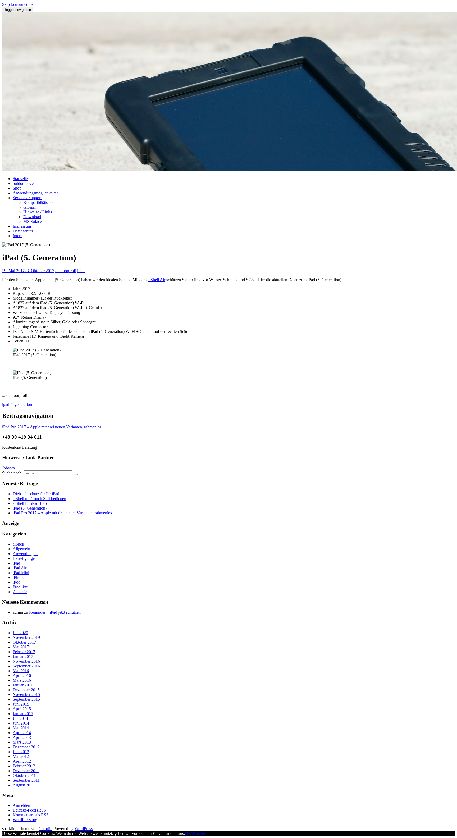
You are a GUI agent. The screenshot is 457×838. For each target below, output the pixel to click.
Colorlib (45, 828)
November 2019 (26, 637)
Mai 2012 (21, 756)
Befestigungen (25, 558)
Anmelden (21, 805)
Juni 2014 (21, 723)
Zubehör (20, 591)
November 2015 (26, 694)
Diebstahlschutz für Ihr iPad (36, 494)
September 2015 (26, 699)
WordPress (84, 828)
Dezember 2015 (26, 690)
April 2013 (22, 737)
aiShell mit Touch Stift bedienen (39, 498)
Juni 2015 (21, 704)
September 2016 (26, 666)
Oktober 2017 (24, 642)
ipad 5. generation (17, 404)
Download (32, 216)
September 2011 (26, 780)
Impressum (22, 226)
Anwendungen (25, 553)
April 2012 (22, 761)
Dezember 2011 (26, 770)
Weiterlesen (201, 833)
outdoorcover (24, 183)
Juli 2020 (20, 632)
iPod (16, 582)
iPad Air (19, 568)
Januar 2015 (23, 713)
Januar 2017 (23, 656)
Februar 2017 (24, 651)
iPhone (18, 577)
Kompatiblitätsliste (38, 202)
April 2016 (22, 675)
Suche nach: (12, 473)
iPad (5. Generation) (30, 508)
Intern (17, 235)
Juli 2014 (20, 718)
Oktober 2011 (24, 775)
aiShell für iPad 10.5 (30, 503)
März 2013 (22, 742)
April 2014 (22, 732)
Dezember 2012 (26, 747)
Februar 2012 (24, 766)
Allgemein (21, 549)
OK (188, 833)
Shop (17, 188)
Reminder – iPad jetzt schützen (55, 612)
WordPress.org (25, 819)
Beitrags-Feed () (30, 810)
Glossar (29, 207)
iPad (81, 270)
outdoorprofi (65, 270)
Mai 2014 (21, 728)
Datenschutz (23, 231)
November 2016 (26, 661)
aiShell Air (156, 279)
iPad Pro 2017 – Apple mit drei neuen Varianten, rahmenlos (62, 513)
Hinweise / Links (37, 212)
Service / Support (27, 197)
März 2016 (22, 680)
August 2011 (23, 785)
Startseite (20, 178)
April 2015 (22, 709)
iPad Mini (21, 572)
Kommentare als (31, 815)
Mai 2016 (21, 670)
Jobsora (8, 468)
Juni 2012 (21, 751)
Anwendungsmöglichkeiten (36, 193)
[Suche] (76, 474)
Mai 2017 (21, 647)
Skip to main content (19, 4)
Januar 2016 (23, 685)
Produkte (20, 587)
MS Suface (32, 221)
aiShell (18, 544)
